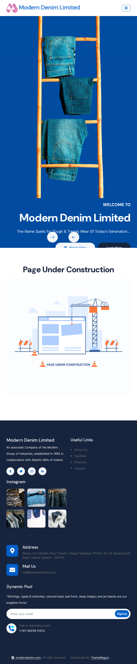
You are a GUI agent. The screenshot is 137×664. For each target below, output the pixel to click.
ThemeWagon (100, 657)
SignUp (122, 614)
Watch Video (77, 247)
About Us (80, 449)
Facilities (79, 456)
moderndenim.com (28, 657)
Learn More (114, 247)
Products (80, 462)
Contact (79, 468)
